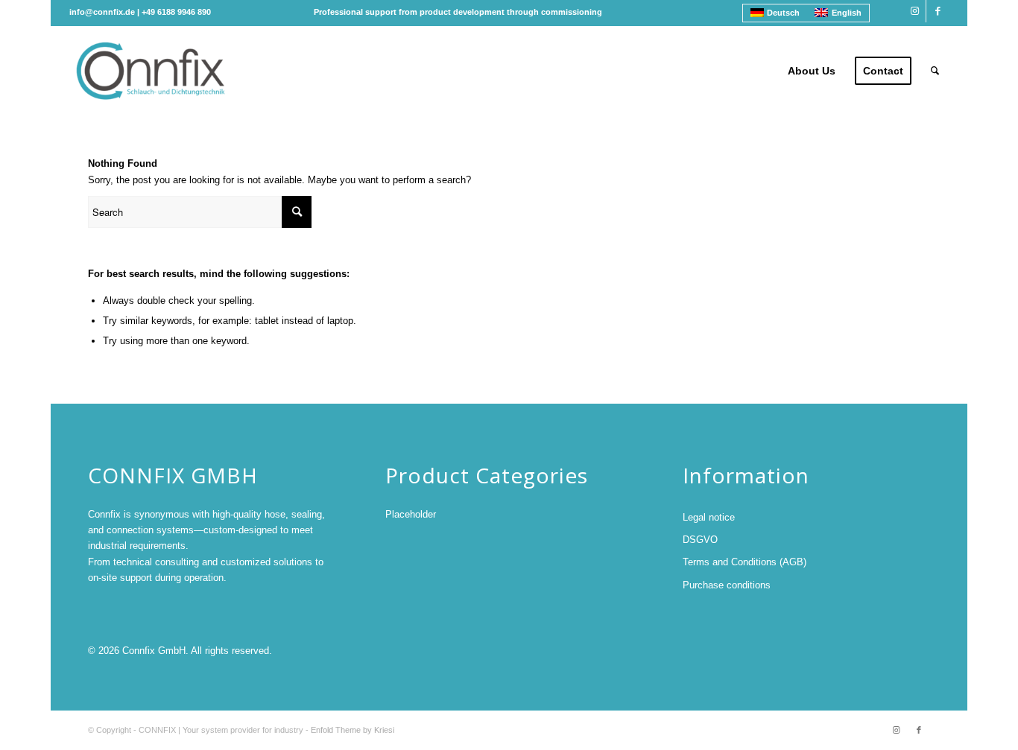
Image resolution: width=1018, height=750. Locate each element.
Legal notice (709, 517)
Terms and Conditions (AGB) (744, 562)
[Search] (935, 70)
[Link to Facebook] (937, 11)
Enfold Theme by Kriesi (352, 729)
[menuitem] (811, 70)
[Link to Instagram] (915, 11)
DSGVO (700, 539)
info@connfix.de (102, 11)
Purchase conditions (727, 585)
